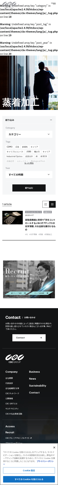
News (32, 378)
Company (11, 371)
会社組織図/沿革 (12, 388)
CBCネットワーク (12, 393)
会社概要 (9, 378)
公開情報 (9, 398)
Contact (34, 392)
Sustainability (37, 385)
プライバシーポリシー (13, 443)
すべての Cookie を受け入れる (29, 479)
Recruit (9, 432)
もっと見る (29, 163)
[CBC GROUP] (9, 5)
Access (10, 426)
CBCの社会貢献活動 (13, 413)
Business (34, 371)
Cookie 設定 (29, 470)
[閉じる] (54, 447)
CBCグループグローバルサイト (17, 438)
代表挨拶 (9, 383)
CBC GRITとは (11, 403)
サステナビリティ (11, 408)
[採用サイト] (29, 279)
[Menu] (53, 3)
